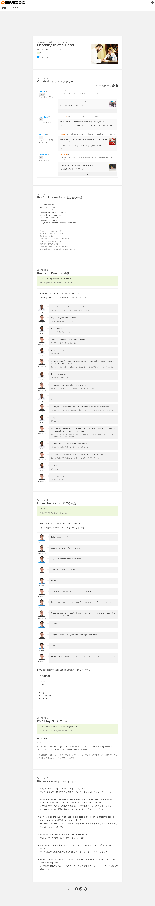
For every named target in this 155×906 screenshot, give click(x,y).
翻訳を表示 (46, 57)
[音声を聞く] (47, 91)
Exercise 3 (42, 269)
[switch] (39, 57)
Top (10, 8)
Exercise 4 (42, 500)
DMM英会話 (41, 42)
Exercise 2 (42, 194)
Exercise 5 (42, 717)
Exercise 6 (42, 778)
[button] (87, 111)
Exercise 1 (42, 78)
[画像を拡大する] (104, 54)
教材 (50, 42)
